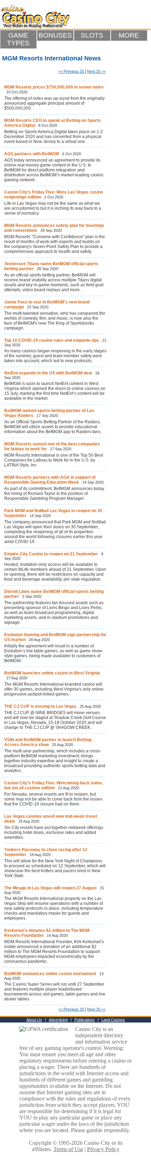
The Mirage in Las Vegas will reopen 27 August (50, 888)
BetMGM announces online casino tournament (50, 973)
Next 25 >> (96, 71)
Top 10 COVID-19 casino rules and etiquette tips (51, 340)
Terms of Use (68, 1149)
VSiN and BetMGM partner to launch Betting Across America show (47, 742)
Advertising (58, 1020)
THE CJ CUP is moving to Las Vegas (40, 706)
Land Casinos (113, 1020)
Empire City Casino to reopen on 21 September (51, 553)
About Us (34, 1020)
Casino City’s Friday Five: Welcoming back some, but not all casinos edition (53, 785)
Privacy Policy (103, 1149)
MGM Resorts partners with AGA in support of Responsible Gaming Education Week (50, 480)
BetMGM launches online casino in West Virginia (52, 673)
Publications (84, 1020)
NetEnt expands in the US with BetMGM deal (48, 373)
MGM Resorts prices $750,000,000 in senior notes (54, 87)
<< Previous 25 (71, 71)
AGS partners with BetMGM (31, 153)
